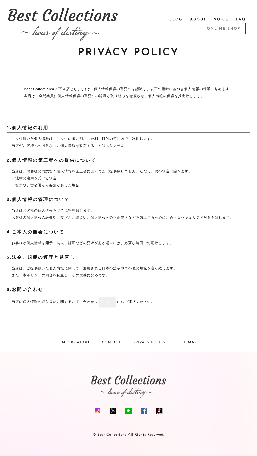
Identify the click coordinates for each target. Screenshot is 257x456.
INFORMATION (75, 342)
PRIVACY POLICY (149, 342)
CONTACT (111, 342)
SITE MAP (187, 342)
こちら (107, 302)
